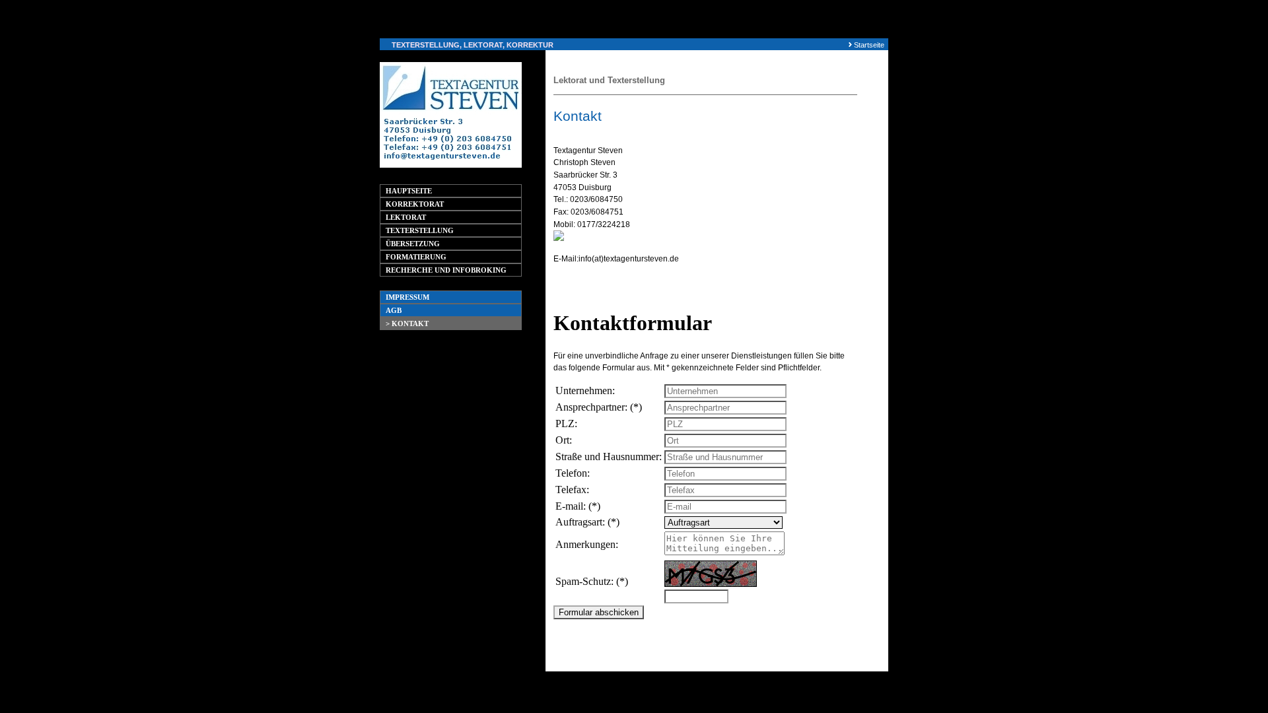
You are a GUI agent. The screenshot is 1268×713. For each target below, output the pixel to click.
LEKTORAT (406, 217)
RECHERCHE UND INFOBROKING (446, 270)
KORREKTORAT (415, 204)
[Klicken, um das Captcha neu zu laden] (710, 573)
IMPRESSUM (407, 297)
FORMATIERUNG (416, 257)
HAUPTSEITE (409, 191)
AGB (394, 310)
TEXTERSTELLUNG (420, 230)
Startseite (869, 45)
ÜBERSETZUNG (413, 244)
